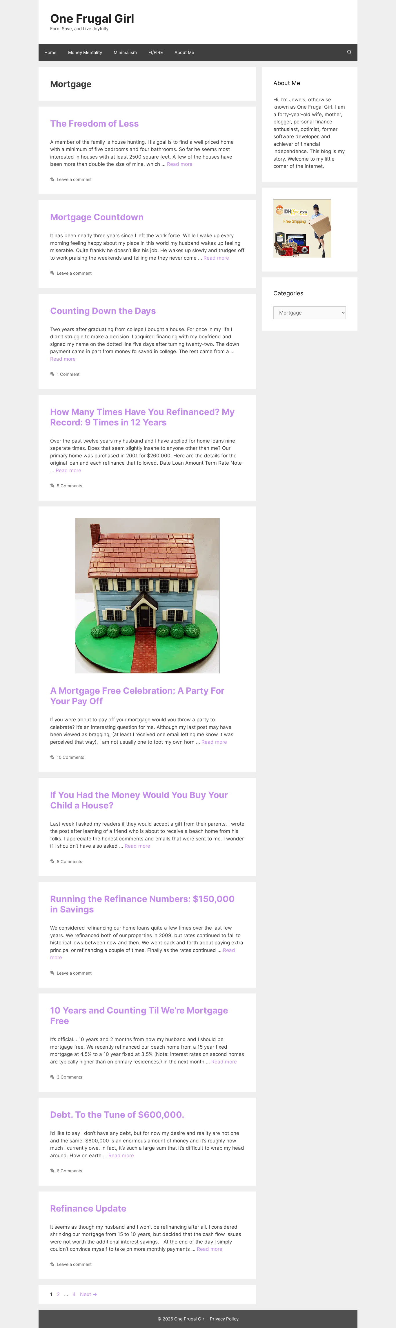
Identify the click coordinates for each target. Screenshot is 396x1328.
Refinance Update (88, 1208)
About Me (184, 52)
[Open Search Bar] (349, 52)
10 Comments (70, 757)
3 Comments (69, 1076)
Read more (179, 164)
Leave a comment (74, 179)
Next (88, 1294)
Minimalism (125, 52)
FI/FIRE (155, 52)
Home (50, 52)
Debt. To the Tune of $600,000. (117, 1114)
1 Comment (68, 374)
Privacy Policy (224, 1319)
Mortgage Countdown (97, 217)
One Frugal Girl (92, 18)
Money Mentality (85, 52)
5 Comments (69, 485)
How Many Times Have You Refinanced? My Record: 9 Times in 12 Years (142, 417)
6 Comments (69, 1170)
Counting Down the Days (103, 311)
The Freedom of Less (94, 123)
